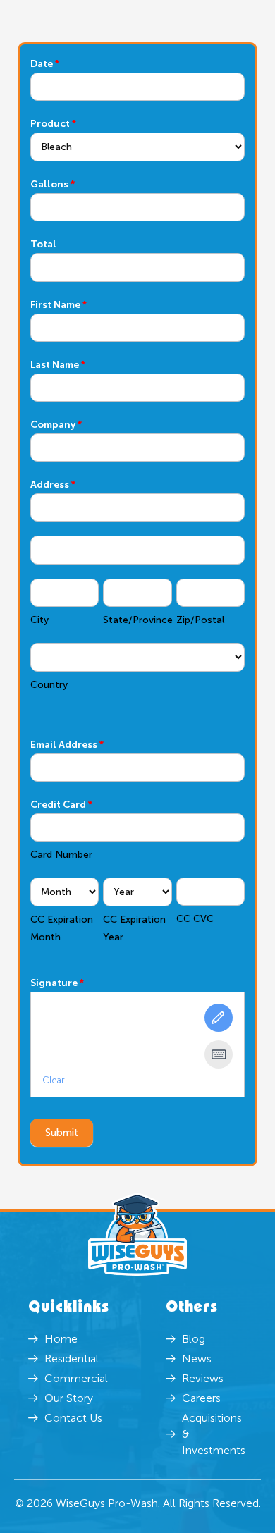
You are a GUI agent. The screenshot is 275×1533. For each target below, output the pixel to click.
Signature (57, 983)
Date (44, 64)
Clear (53, 1080)
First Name (58, 305)
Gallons (52, 184)
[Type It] (218, 1054)
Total (43, 244)
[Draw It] (218, 1018)
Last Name (57, 365)
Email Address (67, 745)
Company (56, 425)
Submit (61, 1132)
